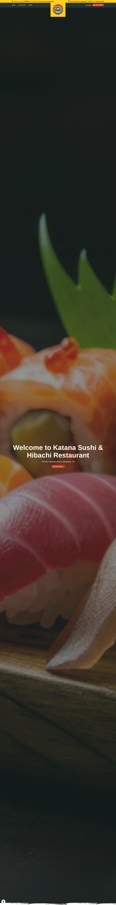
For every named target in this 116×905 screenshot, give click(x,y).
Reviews (88, 5)
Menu (30, 5)
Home (13, 5)
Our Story (22, 5)
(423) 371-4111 (100, 1)
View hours (47, 1)
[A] (3, 902)
